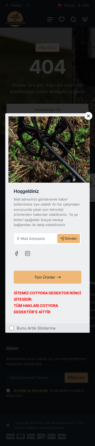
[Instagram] (27, 253)
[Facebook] (16, 253)
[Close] (88, 116)
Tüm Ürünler (44, 277)
